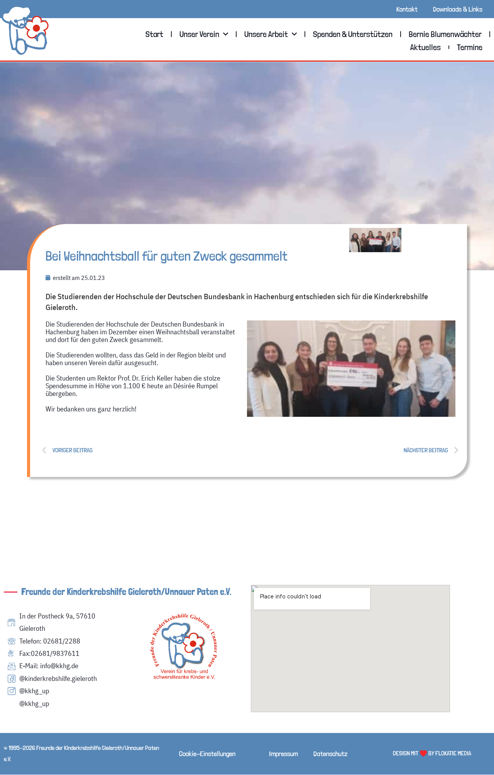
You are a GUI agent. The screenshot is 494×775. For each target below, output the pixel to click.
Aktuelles (425, 47)
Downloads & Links (457, 9)
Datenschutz (330, 754)
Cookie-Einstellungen (207, 754)
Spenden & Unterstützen (352, 34)
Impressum (283, 754)
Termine (469, 47)
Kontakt (407, 9)
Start (154, 34)
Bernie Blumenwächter (445, 34)
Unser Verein (199, 34)
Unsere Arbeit (266, 34)
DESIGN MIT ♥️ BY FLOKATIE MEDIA (432, 753)
